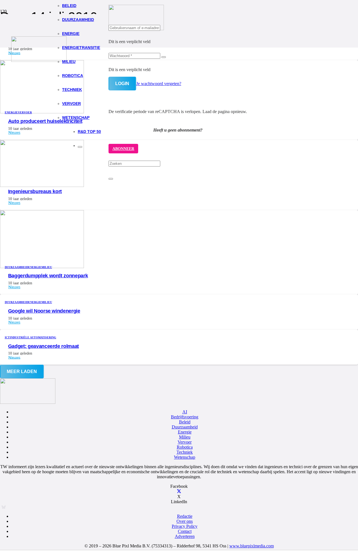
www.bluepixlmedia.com (251, 545)
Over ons (184, 521)
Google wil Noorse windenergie (44, 311)
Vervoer (185, 442)
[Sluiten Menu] (80, 147)
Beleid (184, 422)
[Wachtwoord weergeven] (163, 57)
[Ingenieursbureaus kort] (42, 185)
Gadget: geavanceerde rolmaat (43, 346)
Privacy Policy (184, 526)
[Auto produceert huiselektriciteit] (42, 111)
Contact (185, 531)
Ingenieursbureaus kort (35, 191)
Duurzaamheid (185, 427)
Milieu (184, 437)
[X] (179, 491)
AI (184, 411)
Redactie (184, 516)
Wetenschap (184, 457)
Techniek (184, 452)
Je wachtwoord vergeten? (158, 83)
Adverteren (185, 536)
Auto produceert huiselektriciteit (45, 121)
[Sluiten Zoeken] (111, 179)
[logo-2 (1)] (39, 60)
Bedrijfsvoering (184, 416)
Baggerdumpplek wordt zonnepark (48, 275)
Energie (185, 432)
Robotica (185, 447)
